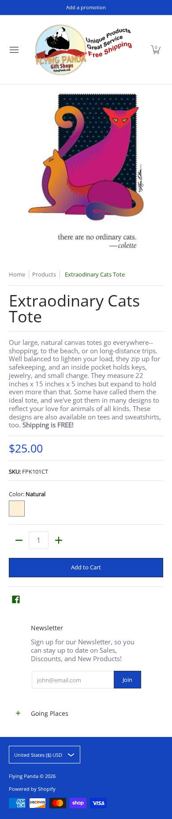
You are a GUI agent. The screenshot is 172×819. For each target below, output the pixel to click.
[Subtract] (19, 540)
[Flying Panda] (83, 50)
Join (127, 680)
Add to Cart (86, 567)
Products (44, 274)
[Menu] (14, 49)
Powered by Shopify (32, 788)
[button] (155, 49)
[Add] (58, 540)
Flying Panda (23, 776)
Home (17, 274)
